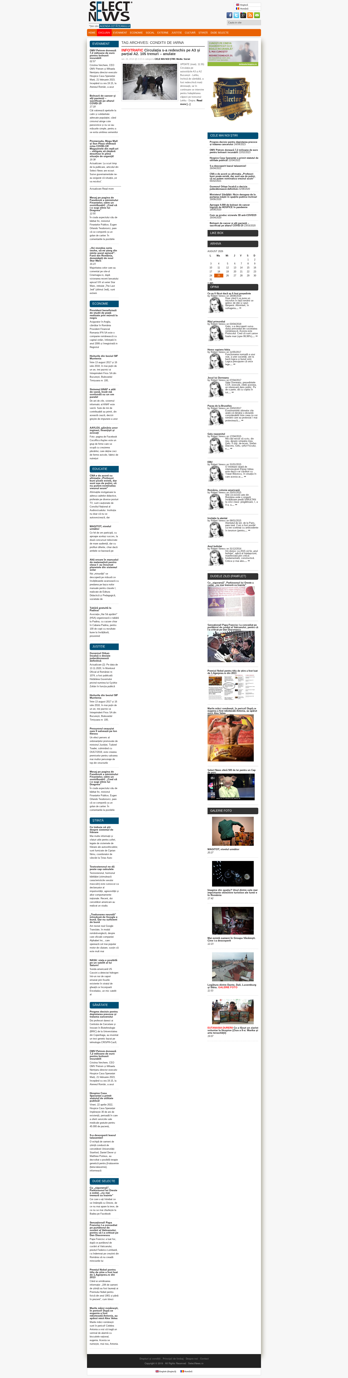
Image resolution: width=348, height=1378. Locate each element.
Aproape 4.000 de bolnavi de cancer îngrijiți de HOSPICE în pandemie (230, 206)
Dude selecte (220, 32)
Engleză (243, 5)
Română (243, 9)
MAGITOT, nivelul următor (100, 527)
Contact (204, 1358)
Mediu (179, 59)
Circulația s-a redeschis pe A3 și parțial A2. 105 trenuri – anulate (160, 52)
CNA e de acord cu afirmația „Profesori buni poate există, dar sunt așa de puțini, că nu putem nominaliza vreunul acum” (103, 482)
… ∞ (238, 308)
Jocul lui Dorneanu (218, 377)
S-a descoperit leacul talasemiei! (103, 1136)
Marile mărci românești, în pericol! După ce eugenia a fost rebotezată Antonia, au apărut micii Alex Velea (104, 1313)
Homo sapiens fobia (219, 349)
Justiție (176, 32)
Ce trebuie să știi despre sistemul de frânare (101, 830)
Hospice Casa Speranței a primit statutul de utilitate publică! (101, 1097)
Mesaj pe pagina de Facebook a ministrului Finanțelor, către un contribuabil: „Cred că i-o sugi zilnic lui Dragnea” (104, 204)
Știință (203, 32)
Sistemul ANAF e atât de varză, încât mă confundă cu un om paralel (103, 393)
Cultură (190, 32)
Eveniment (120, 32)
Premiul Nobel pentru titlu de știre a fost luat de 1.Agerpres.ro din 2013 (104, 1273)
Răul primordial (216, 321)
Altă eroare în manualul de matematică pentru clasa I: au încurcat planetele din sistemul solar (104, 564)
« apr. (211, 282)
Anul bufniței (215, 546)
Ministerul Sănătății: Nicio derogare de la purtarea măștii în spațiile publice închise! (233, 195)
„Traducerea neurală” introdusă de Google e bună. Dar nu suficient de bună (103, 918)
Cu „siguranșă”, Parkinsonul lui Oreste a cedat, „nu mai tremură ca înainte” (103, 1191)
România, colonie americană (224, 490)
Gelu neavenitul (216, 434)
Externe (163, 32)
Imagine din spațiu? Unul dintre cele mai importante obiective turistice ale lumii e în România (233, 892)
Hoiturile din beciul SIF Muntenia (104, 357)
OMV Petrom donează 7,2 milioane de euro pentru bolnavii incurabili (103, 54)
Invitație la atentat (217, 518)
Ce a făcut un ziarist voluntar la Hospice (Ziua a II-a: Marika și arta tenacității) (233, 1030)
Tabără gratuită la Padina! (100, 609)
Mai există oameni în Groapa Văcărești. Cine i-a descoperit (232, 939)
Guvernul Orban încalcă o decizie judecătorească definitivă (100, 657)
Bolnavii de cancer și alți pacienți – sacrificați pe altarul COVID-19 (103, 99)
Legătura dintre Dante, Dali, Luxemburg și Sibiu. (232, 986)
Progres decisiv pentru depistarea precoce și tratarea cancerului (104, 1014)
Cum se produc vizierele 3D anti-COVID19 (233, 215)
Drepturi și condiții (150, 1358)
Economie (136, 32)
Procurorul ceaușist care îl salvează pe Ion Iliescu (103, 731)
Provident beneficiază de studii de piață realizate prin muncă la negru (104, 314)
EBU (210, 462)
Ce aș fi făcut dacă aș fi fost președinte (229, 293)
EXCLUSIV (104, 32)
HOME (92, 32)
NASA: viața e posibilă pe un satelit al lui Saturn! (103, 963)
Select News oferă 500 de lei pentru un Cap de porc (232, 771)
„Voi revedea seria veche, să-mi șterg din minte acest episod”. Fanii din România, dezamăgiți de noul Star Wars (103, 254)
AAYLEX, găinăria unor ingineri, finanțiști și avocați (104, 430)
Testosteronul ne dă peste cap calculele (102, 868)
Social (150, 32)
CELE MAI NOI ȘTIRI (165, 59)
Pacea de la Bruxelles (220, 405)
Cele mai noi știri (224, 135)
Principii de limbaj (173, 1358)
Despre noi (192, 1358)
